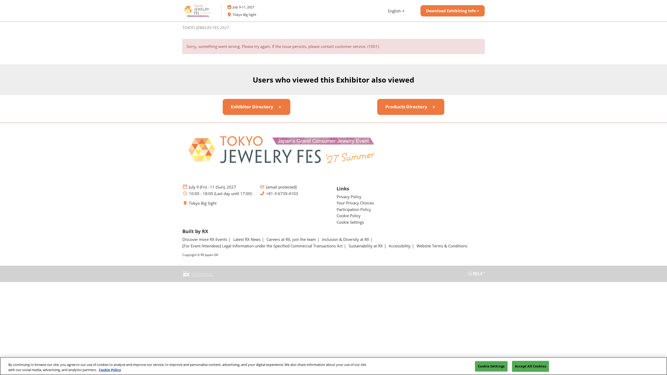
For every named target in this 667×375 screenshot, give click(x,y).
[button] (453, 11)
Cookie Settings (491, 366)
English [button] (395, 11)
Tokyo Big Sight (203, 203)
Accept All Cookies (530, 366)
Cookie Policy (110, 369)
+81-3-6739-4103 (282, 193)
